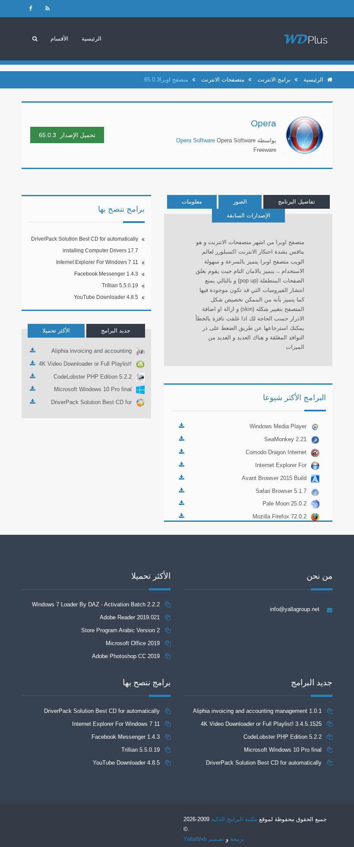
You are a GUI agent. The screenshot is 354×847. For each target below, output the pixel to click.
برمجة (237, 839)
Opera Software (195, 140)
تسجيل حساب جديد (216, 9)
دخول (267, 9)
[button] (59, 38)
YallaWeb (195, 839)
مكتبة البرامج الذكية (234, 819)
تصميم (215, 839)
